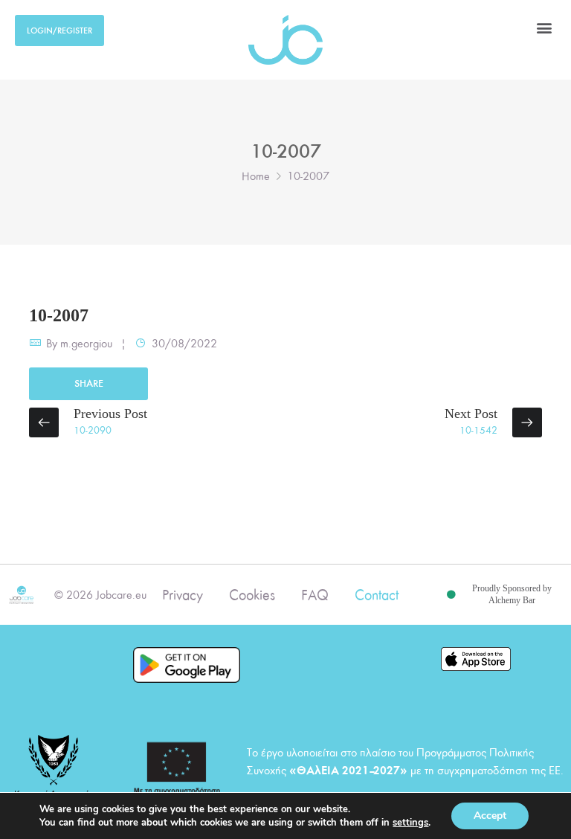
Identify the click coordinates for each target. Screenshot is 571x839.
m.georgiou (86, 343)
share (88, 383)
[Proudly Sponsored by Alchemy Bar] (451, 595)
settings (410, 822)
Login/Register (59, 30)
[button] (544, 27)
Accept (490, 816)
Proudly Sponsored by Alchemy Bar (512, 594)
